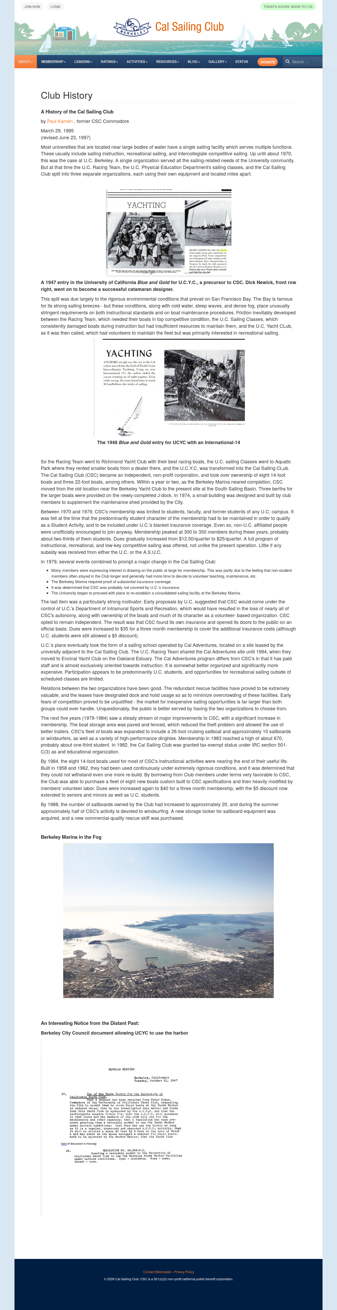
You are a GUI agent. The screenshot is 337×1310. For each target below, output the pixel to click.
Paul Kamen (60, 120)
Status (241, 61)
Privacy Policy (184, 1271)
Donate (267, 61)
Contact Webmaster (157, 1271)
